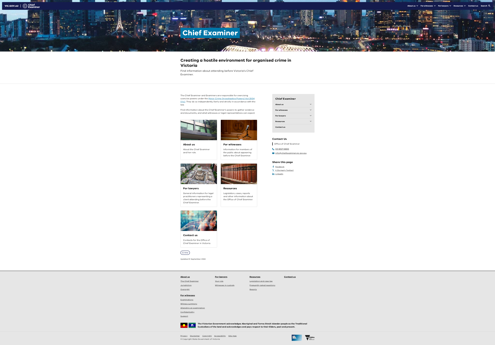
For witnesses (232, 144)
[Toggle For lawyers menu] (311, 116)
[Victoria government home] (310, 337)
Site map (232, 336)
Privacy (183, 336)
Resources (230, 188)
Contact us (190, 235)
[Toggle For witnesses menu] (311, 110)
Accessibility (220, 336)
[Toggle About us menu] (311, 104)
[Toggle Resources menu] (311, 121)
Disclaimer (195, 336)
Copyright (207, 336)
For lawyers (191, 188)
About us (189, 144)
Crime (185, 252)
